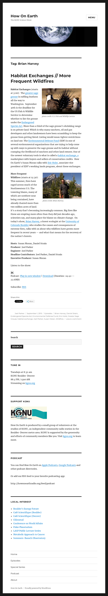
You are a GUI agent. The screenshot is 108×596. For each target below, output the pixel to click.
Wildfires (59, 319)
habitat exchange (25, 319)
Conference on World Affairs (28, 523)
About (14, 580)
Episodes (48, 313)
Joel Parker (19, 313)
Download (48, 276)
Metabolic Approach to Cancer (29, 534)
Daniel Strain (72, 313)
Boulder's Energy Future (26, 508)
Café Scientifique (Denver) (27, 516)
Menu (91, 17)
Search (14, 337)
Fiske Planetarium (22, 527)
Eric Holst (53, 162)
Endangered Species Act (21, 316)
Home (14, 554)
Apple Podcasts (50, 465)
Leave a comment (73, 319)
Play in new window (30, 276)
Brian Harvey (32, 221)
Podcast (15, 573)
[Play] (46, 272)
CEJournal (18, 519)
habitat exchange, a (68, 155)
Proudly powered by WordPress (38, 588)
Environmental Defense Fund (43, 140)
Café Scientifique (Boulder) (27, 512)
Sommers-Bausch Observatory (29, 538)
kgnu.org (30, 383)
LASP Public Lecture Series (27, 530)
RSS (24, 287)
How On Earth (24, 16)
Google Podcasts (67, 465)
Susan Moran (49, 319)
